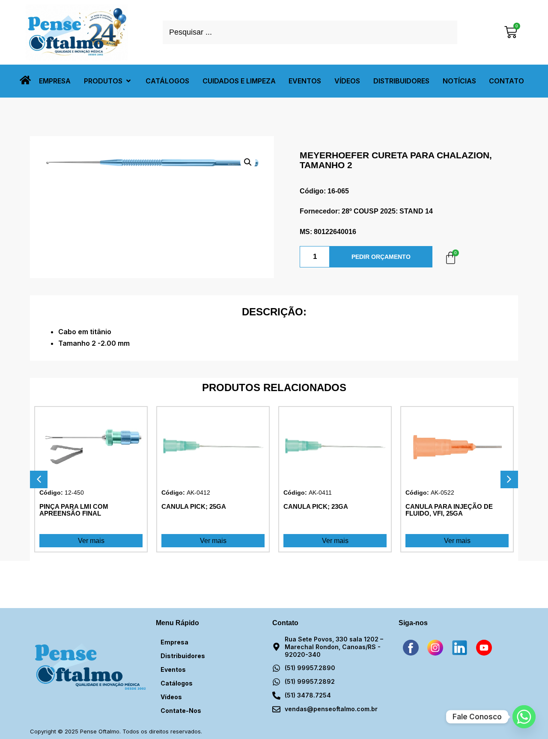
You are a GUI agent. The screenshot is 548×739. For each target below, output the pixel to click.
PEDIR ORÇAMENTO (381, 256)
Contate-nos (181, 710)
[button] (108, 81)
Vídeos (171, 696)
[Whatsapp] (524, 716)
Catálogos (177, 683)
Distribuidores (183, 655)
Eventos (173, 669)
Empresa (174, 642)
